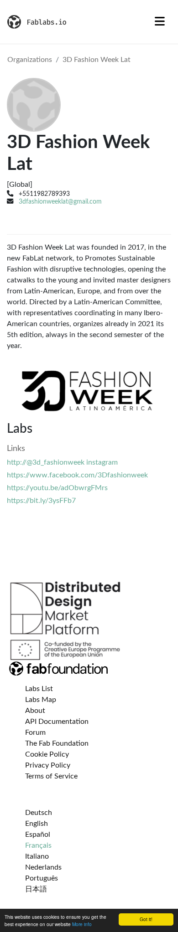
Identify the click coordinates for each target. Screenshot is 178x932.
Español (37, 834)
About (35, 710)
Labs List (39, 688)
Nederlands (43, 867)
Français (38, 845)
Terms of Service (51, 776)
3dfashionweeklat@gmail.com (60, 201)
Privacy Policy (47, 765)
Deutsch (38, 812)
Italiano (37, 856)
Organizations (29, 59)
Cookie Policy (47, 754)
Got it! (146, 919)
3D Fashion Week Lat (97, 59)
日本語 (36, 889)
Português (41, 878)
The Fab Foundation (57, 743)
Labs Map (40, 699)
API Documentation (57, 721)
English (36, 823)
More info (82, 924)
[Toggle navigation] (160, 22)
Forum (35, 732)
